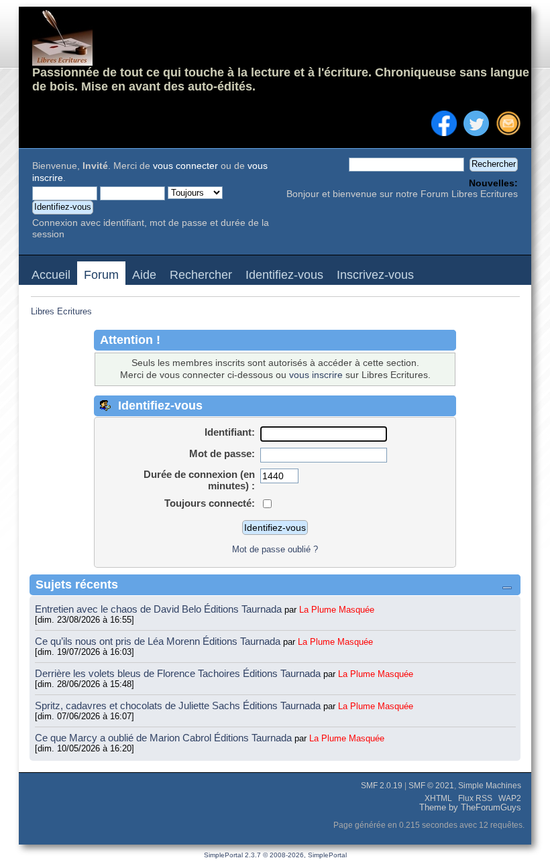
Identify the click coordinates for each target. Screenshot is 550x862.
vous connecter (185, 166)
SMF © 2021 (431, 785)
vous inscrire (316, 375)
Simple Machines (489, 785)
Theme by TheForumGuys (470, 807)
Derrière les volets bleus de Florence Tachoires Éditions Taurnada (179, 673)
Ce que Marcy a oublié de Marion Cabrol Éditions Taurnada (164, 737)
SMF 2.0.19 (381, 785)
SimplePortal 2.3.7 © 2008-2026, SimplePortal (275, 855)
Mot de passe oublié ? (275, 549)
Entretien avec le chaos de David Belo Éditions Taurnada (159, 609)
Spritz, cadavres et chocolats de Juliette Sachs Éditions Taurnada (179, 705)
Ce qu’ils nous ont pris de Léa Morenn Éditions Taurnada (159, 641)
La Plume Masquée (336, 610)
